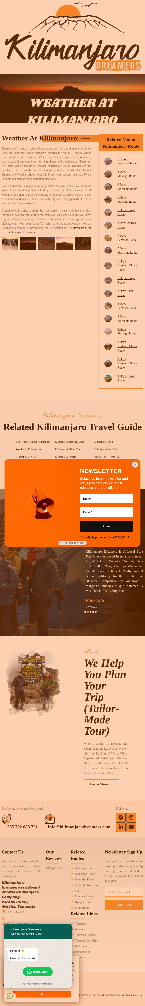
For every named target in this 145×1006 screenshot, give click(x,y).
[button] (68, 927)
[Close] (135, 465)
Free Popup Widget (74, 543)
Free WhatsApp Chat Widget (39, 984)
